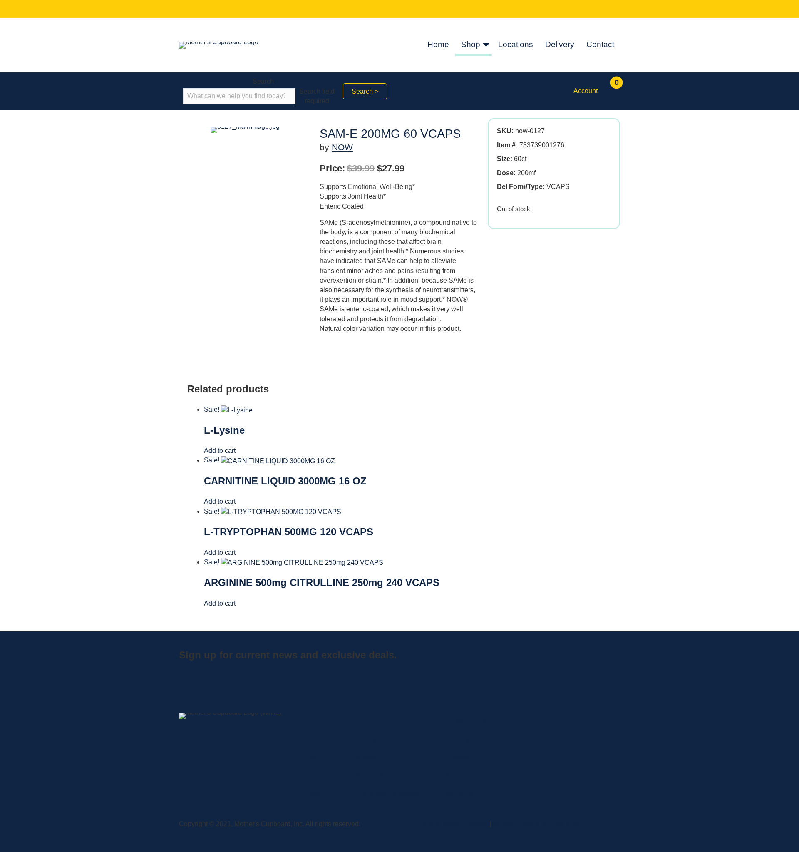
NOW (342, 147)
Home (438, 44)
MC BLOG (460, 793)
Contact (600, 44)
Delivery (559, 44)
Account (585, 90)
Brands (366, 757)
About (311, 739)
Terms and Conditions (388, 793)
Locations (515, 44)
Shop (470, 44)
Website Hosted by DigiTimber (538, 823)
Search (263, 81)
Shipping (458, 757)
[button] (486, 45)
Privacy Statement (382, 775)
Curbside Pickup (469, 721)
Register (457, 775)
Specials (369, 739)
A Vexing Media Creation (451, 823)
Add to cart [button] (220, 450)
